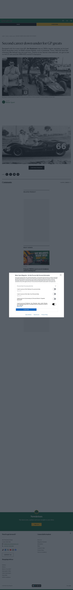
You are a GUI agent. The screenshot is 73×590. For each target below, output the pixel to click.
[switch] (54, 289)
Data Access (36, 314)
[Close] (61, 275)
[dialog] (36, 295)
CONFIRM (26, 309)
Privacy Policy (44, 314)
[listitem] (36, 286)
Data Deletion (28, 314)
